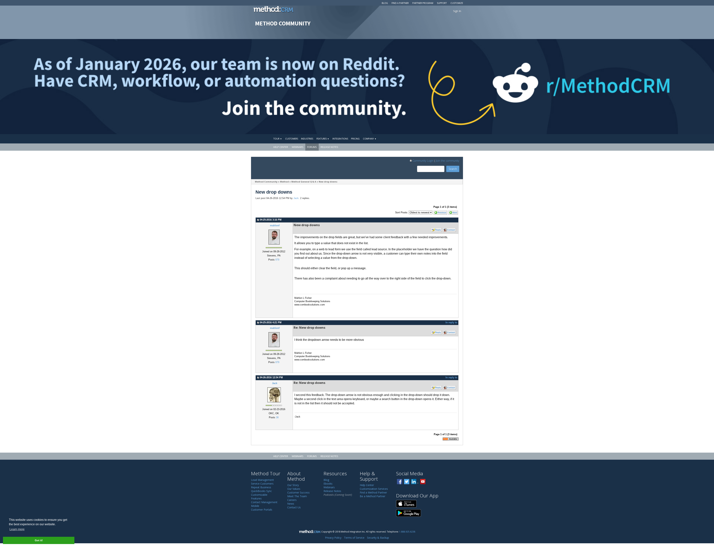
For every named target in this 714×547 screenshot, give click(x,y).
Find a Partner (400, 3)
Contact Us (294, 507)
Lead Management (262, 480)
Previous (442, 212)
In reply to (451, 322)
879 (277, 259)
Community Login (422, 160)
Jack (296, 198)
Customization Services (374, 489)
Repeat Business (261, 487)
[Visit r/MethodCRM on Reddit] (635, 86)
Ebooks (328, 483)
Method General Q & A (303, 181)
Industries (307, 138)
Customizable (259, 494)
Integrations (340, 138)
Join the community (447, 160)
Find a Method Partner (373, 492)
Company (369, 138)
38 (277, 417)
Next (455, 212)
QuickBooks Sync (261, 491)
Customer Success (298, 492)
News (290, 503)
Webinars (297, 147)
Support (442, 3)
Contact (451, 230)
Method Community (266, 181)
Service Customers (262, 483)
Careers (292, 500)
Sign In (457, 11)
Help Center (280, 147)
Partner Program (422, 3)
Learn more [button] (17, 529)
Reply (438, 230)
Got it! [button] (39, 540)
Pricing (355, 138)
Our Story (293, 485)
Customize (457, 3)
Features (322, 138)
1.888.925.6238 (407, 531)
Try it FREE (445, 138)
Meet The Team (297, 496)
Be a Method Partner (372, 496)
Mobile (255, 506)
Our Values (293, 489)
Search (453, 169)
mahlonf (274, 225)
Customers (291, 138)
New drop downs (328, 181)
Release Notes (329, 147)
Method (284, 181)
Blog (385, 3)
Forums (312, 147)
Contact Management (264, 502)
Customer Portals (261, 509)
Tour (277, 138)
